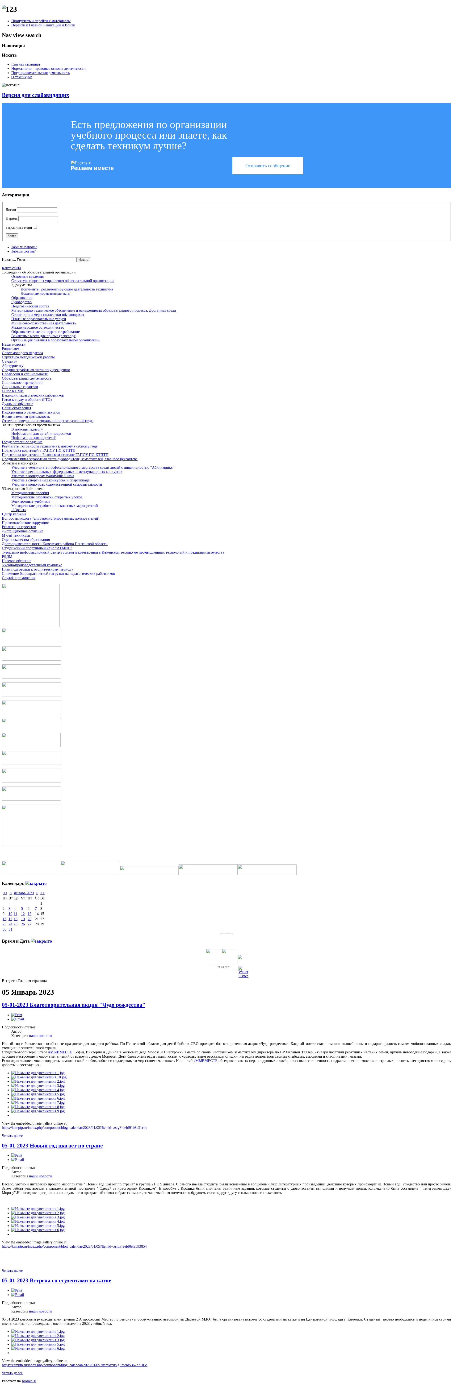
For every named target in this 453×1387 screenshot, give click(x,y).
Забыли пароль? (24, 247)
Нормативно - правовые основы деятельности (48, 68)
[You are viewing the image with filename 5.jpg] (38, 1094)
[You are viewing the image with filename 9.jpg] (38, 1111)
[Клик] (36, 883)
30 (4, 929)
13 (29, 914)
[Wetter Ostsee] (243, 976)
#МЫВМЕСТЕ (60, 1052)
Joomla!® (29, 1381)
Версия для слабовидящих (35, 95)
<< (5, 893)
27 (29, 924)
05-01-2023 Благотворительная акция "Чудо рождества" (73, 1005)
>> (42, 893)
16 (4, 919)
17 (10, 919)
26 (23, 924)
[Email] (17, 1019)
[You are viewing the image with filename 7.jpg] (38, 1103)
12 (23, 914)
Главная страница (25, 64)
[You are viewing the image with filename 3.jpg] (38, 1086)
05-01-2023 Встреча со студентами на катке (56, 1280)
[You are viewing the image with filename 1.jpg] (38, 1073)
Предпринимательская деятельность (40, 73)
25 (15, 924)
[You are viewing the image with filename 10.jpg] (39, 1077)
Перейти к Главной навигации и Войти (43, 25)
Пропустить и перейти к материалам (41, 21)
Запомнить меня (19, 227)
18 (15, 919)
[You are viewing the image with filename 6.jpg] (38, 1098)
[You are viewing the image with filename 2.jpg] (38, 1081)
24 (10, 924)
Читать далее (12, 1136)
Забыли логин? (23, 251)
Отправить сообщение (267, 165)
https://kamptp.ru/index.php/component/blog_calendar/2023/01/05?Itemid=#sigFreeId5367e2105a (74, 1365)
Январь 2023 (24, 893)
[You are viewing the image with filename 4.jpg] (38, 1090)
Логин (11, 210)
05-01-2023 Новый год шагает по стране (52, 1146)
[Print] (16, 1015)
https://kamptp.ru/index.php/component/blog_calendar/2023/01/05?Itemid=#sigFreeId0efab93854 (74, 1246)
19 (23, 919)
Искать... (9, 259)
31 (10, 929)
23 (4, 924)
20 (29, 919)
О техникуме (21, 77)
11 (15, 914)
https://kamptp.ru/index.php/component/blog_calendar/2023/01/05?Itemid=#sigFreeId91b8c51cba (74, 1128)
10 (10, 914)
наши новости (40, 1036)
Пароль (11, 218)
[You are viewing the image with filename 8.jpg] (38, 1107)
